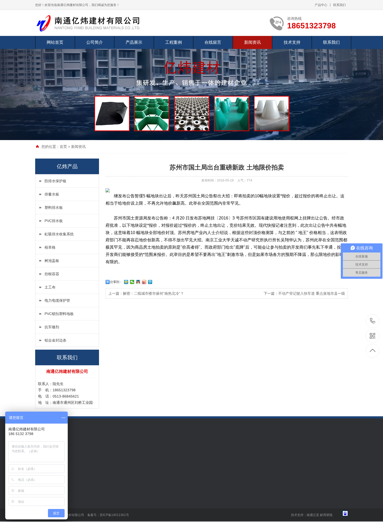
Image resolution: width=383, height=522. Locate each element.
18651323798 (373, 321)
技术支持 (292, 42)
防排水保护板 (55, 181)
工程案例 (173, 42)
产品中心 (321, 5)
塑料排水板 (54, 207)
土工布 (50, 287)
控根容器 (52, 274)
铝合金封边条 (55, 340)
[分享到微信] (132, 282)
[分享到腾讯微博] (150, 282)
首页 (63, 146)
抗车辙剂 (52, 327)
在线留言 (213, 42)
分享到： (116, 282)
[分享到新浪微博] (144, 282)
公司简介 (94, 42)
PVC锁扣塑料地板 (59, 314)
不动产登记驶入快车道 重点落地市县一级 (311, 293)
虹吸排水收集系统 (59, 234)
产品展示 (134, 42)
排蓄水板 (52, 194)
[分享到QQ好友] (138, 282)
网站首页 (55, 42)
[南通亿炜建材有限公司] (92, 22)
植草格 (50, 247)
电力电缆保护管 (57, 300)
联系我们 (339, 5)
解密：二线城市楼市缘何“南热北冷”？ (153, 293)
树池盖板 (52, 261)
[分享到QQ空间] (126, 282)
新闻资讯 (252, 42)
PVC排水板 (54, 221)
